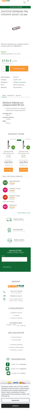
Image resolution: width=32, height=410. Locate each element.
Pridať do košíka (19, 69)
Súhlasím (15, 406)
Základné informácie (16, 312)
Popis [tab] (4, 95)
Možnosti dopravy (17, 337)
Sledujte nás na (18, 364)
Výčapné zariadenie (19, 82)
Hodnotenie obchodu (16, 318)
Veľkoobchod (18, 359)
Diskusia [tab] (18, 95)
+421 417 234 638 (17, 7)
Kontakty (16, 315)
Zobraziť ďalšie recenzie (23, 213)
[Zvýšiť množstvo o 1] (7, 67)
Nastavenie (15, 400)
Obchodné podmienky (17, 344)
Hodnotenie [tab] (10, 95)
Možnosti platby (16, 340)
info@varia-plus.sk (16, 296)
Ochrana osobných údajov (17, 347)
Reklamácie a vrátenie (17, 350)
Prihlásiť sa (7, 267)
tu (8, 396)
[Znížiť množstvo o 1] (7, 70)
